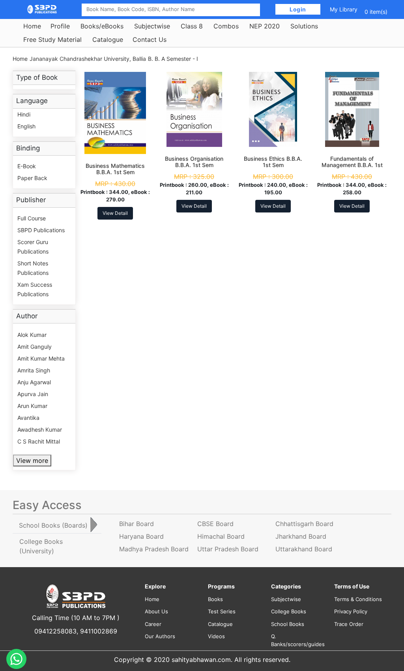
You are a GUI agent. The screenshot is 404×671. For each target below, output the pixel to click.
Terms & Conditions (358, 599)
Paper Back (32, 178)
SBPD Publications (41, 230)
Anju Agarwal (34, 382)
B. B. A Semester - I (173, 58)
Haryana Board (141, 536)
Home (32, 26)
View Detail (115, 213)
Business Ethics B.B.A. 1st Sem (273, 162)
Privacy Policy (350, 611)
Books (215, 599)
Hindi (23, 114)
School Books (287, 624)
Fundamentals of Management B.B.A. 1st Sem (352, 165)
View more (32, 460)
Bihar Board (136, 524)
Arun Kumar (32, 405)
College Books (288, 611)
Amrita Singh (33, 370)
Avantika (28, 417)
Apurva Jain (32, 394)
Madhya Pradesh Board (154, 549)
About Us (156, 611)
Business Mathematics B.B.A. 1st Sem (115, 169)
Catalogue (107, 39)
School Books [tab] (53, 525)
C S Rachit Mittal (38, 441)
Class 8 (192, 26)
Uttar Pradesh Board (227, 549)
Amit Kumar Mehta (41, 358)
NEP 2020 (264, 26)
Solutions (304, 26)
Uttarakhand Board (303, 549)
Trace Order (348, 624)
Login (298, 9)
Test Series (222, 611)
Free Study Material (52, 39)
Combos (226, 26)
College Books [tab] (41, 546)
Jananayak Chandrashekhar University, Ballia (88, 58)
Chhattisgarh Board (304, 524)
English (26, 126)
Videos (216, 636)
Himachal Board (221, 536)
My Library (343, 9)
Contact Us (149, 39)
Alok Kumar (32, 334)
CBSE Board (215, 524)
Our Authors (160, 636)
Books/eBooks (101, 26)
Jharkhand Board (300, 536)
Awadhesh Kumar (39, 429)
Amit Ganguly (34, 346)
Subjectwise (152, 26)
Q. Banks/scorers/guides (296, 640)
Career (153, 624)
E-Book (26, 166)
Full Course (31, 218)
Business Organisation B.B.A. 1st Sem (194, 162)
